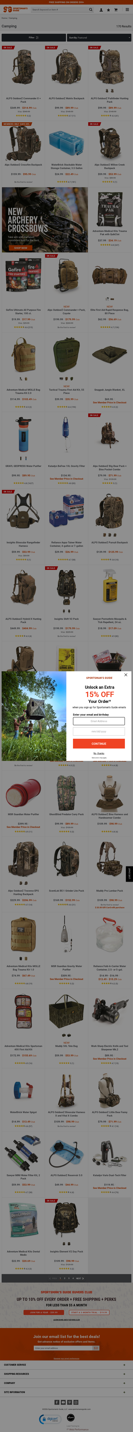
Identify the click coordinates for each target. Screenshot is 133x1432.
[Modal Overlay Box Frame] (66, 716)
